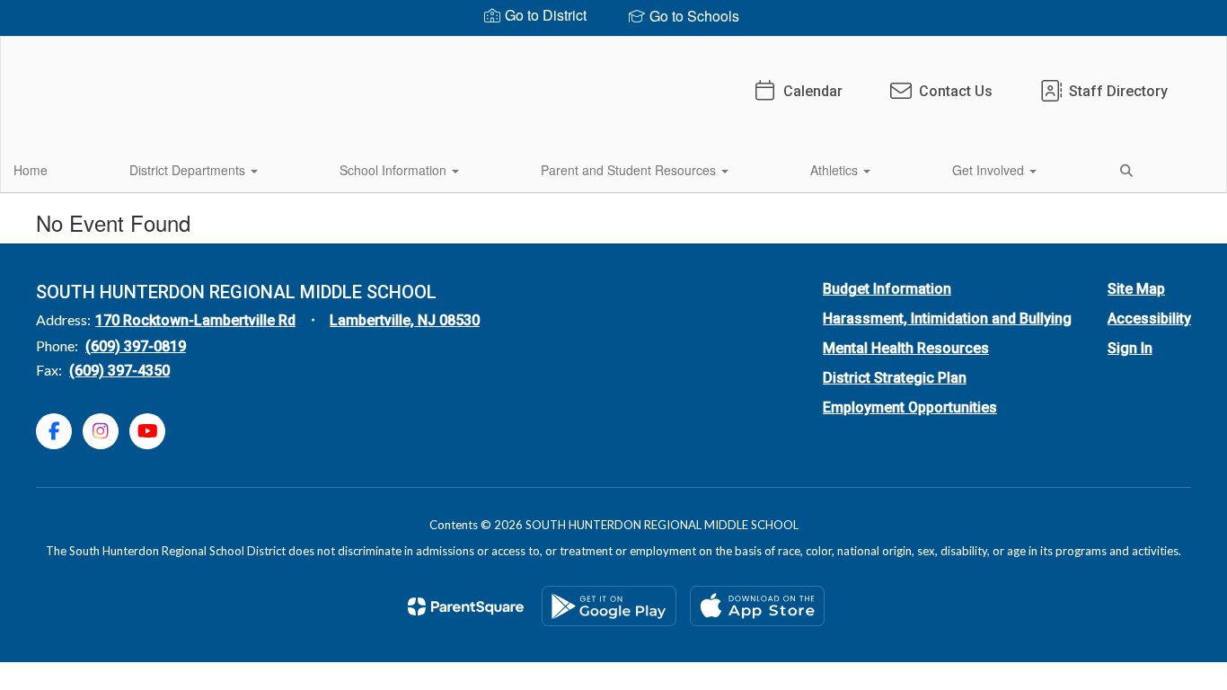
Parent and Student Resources (630, 170)
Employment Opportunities (910, 407)
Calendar (813, 91)
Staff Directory (1118, 91)
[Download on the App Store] (757, 606)
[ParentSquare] (465, 606)
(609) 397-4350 (119, 370)
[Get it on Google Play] (609, 606)
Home (30, 170)
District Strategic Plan (895, 377)
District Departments (189, 170)
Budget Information (887, 288)
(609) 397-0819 (135, 346)
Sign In (1130, 348)
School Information (395, 170)
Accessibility (1149, 318)
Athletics (835, 170)
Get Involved (990, 170)
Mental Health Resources (906, 348)
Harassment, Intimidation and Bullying (947, 318)
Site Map (1136, 288)
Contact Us (956, 91)
